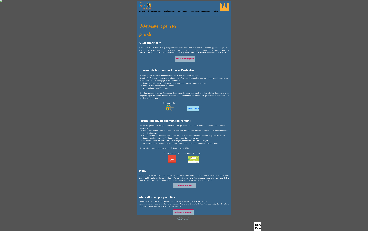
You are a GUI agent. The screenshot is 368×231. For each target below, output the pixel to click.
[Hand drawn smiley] (193, 159)
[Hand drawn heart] (170, 108)
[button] (154, 11)
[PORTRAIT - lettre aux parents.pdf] (172, 159)
